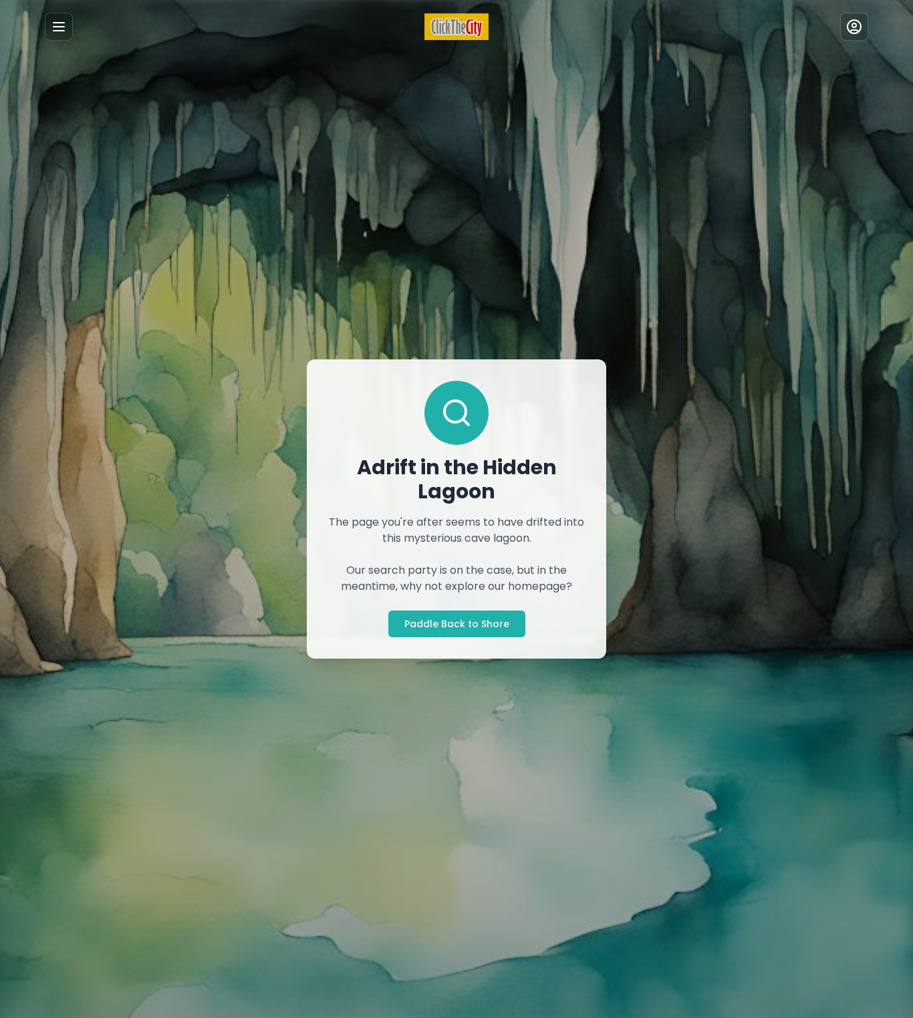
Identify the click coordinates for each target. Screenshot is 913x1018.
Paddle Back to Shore (456, 624)
